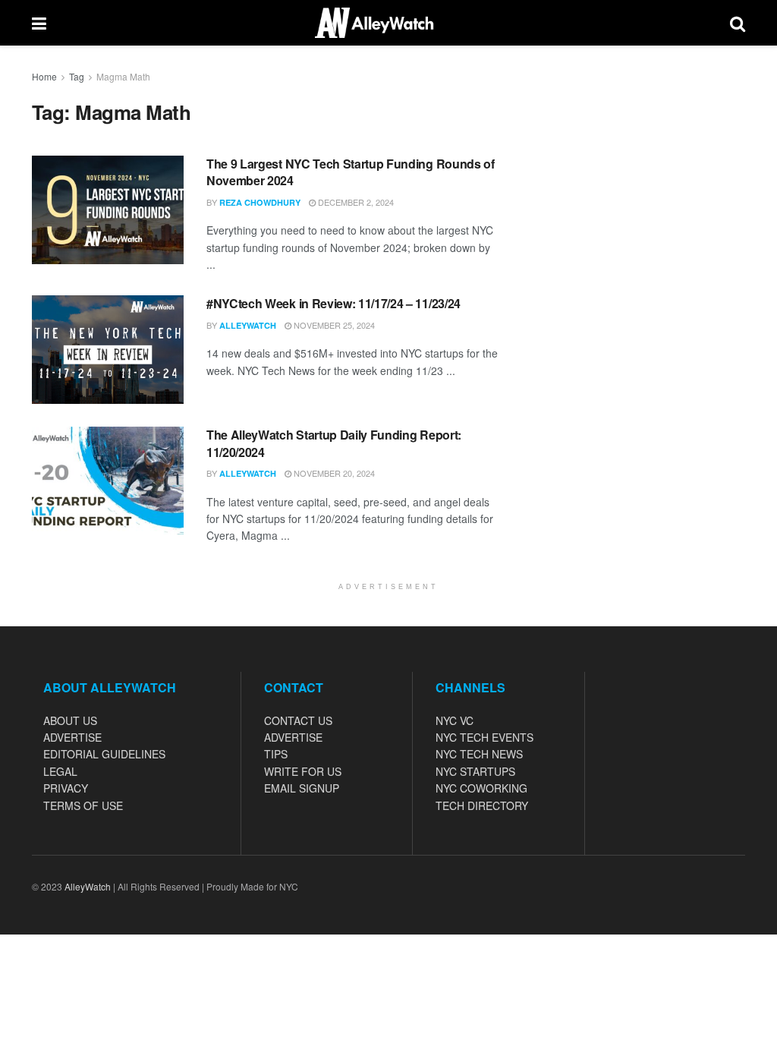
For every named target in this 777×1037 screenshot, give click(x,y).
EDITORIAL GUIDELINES (104, 753)
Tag (76, 76)
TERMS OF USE (83, 805)
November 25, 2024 (333, 325)
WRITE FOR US (302, 771)
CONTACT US (298, 720)
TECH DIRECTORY (482, 805)
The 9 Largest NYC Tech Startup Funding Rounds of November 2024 (350, 172)
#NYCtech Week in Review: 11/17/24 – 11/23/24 (333, 303)
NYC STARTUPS (475, 771)
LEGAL (60, 771)
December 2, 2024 (355, 202)
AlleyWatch (247, 325)
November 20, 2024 (333, 473)
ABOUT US (70, 720)
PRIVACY (65, 788)
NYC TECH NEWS (479, 753)
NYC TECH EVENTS (484, 737)
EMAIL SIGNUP (301, 788)
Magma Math (123, 76)
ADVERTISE (72, 737)
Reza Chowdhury (259, 202)
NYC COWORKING (481, 788)
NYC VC (454, 720)
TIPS (276, 753)
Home (44, 76)
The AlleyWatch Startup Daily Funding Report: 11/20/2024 (333, 443)
